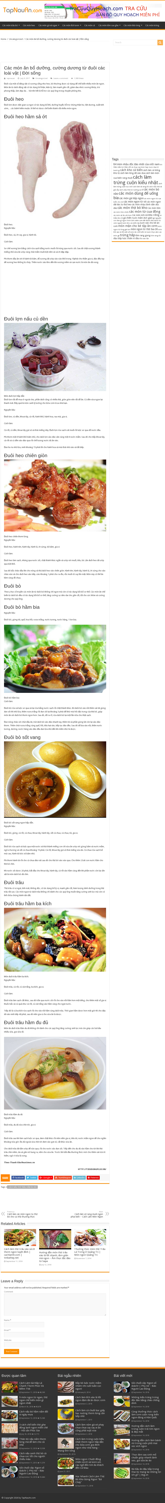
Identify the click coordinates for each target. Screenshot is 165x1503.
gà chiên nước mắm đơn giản (137, 218)
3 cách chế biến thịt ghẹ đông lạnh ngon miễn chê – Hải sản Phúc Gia (33, 1427)
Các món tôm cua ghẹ (108, 25)
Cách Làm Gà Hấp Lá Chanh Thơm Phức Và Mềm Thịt (31, 1386)
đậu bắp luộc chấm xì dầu (126, 238)
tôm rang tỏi (156, 236)
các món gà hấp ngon (131, 198)
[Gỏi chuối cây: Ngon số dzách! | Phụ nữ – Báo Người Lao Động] (10, 1471)
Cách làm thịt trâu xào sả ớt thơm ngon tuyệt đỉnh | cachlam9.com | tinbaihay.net (19, 1253)
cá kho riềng (152, 215)
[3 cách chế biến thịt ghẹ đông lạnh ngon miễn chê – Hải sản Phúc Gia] (10, 1428)
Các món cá (89, 25)
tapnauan (11, 78)
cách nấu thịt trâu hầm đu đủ (23, 1187)
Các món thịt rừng (132, 25)
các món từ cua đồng (144, 211)
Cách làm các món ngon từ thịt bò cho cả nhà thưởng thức (22, 1214)
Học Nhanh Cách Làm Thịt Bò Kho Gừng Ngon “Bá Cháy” (89, 1479)
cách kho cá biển (131, 170)
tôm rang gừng (143, 235)
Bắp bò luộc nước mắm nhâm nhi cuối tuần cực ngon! (88, 1386)
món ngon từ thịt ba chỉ (144, 229)
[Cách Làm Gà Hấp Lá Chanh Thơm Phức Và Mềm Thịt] (10, 1387)
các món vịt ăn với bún (122, 215)
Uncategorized (16, 39)
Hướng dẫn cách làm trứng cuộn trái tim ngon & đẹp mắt (145, 1429)
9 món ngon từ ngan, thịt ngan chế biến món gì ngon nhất (33, 1400)
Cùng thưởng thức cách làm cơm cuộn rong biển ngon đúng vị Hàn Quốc (145, 1414)
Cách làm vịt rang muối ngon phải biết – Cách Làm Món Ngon (87, 1214)
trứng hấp (127, 235)
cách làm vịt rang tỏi (141, 187)
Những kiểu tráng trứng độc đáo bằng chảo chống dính (145, 1400)
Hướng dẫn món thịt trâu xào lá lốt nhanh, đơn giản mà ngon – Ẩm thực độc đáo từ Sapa (54, 1257)
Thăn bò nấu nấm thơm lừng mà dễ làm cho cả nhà (32, 1442)
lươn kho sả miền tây (131, 223)
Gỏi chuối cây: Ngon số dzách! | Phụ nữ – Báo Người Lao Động (31, 1470)
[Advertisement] (55, 51)
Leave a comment (60, 78)
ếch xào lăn (144, 239)
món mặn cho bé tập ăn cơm (137, 226)
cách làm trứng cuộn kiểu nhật (135, 179)
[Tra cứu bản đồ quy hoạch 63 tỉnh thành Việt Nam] (103, 11)
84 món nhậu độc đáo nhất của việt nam (136, 164)
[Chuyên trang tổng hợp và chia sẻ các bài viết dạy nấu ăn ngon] (22, 10)
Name (7, 1320)
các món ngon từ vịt (135, 201)
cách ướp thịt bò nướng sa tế (131, 190)
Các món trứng (152, 25)
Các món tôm (154, 208)
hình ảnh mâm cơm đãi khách (138, 220)
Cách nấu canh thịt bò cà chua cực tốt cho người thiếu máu (32, 1456)
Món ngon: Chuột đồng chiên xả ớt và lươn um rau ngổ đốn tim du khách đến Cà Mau (89, 1463)
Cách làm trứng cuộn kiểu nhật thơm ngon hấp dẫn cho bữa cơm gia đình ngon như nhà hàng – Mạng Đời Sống (81, 1445)
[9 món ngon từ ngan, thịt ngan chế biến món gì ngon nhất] (10, 1401)
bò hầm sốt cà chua (129, 167)
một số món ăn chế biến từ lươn (137, 232)
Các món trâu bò (10, 25)
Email (7, 1330)
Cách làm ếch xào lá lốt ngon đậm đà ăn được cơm (90, 1399)
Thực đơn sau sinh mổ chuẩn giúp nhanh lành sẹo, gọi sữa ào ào (144, 1457)
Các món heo (29, 25)
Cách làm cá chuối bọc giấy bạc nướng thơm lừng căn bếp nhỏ (90, 1413)
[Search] (160, 42)
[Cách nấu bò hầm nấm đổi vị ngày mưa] (10, 1415)
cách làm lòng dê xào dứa (132, 173)
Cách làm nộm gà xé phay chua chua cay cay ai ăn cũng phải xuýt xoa (89, 1427)
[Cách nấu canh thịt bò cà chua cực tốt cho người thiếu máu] (10, 1457)
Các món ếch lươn (70, 25)
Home (3, 39)
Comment (8, 1291)
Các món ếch (138, 215)
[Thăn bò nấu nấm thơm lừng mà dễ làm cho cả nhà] (10, 1443)
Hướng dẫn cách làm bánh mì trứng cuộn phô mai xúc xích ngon (146, 1443)
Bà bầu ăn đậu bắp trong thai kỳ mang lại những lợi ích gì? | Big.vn (146, 1472)
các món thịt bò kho (132, 208)
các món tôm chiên (121, 212)
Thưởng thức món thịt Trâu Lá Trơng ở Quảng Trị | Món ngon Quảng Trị (89, 1252)
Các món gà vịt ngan (48, 25)
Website (7, 1340)
